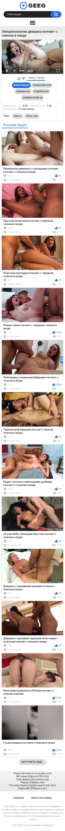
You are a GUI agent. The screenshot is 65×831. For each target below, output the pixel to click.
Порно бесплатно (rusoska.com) (32, 773)
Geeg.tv (26, 825)
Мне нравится (19, 78)
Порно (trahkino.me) (32, 782)
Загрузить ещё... (32, 762)
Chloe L (17, 116)
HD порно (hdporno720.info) (32, 776)
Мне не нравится (23, 78)
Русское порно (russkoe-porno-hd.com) (32, 785)
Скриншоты (23, 91)
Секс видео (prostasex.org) (32, 779)
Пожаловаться (42, 85)
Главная (18, 798)
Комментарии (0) (32, 97)
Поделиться (41, 91)
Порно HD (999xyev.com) (32, 788)
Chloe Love (32, 116)
